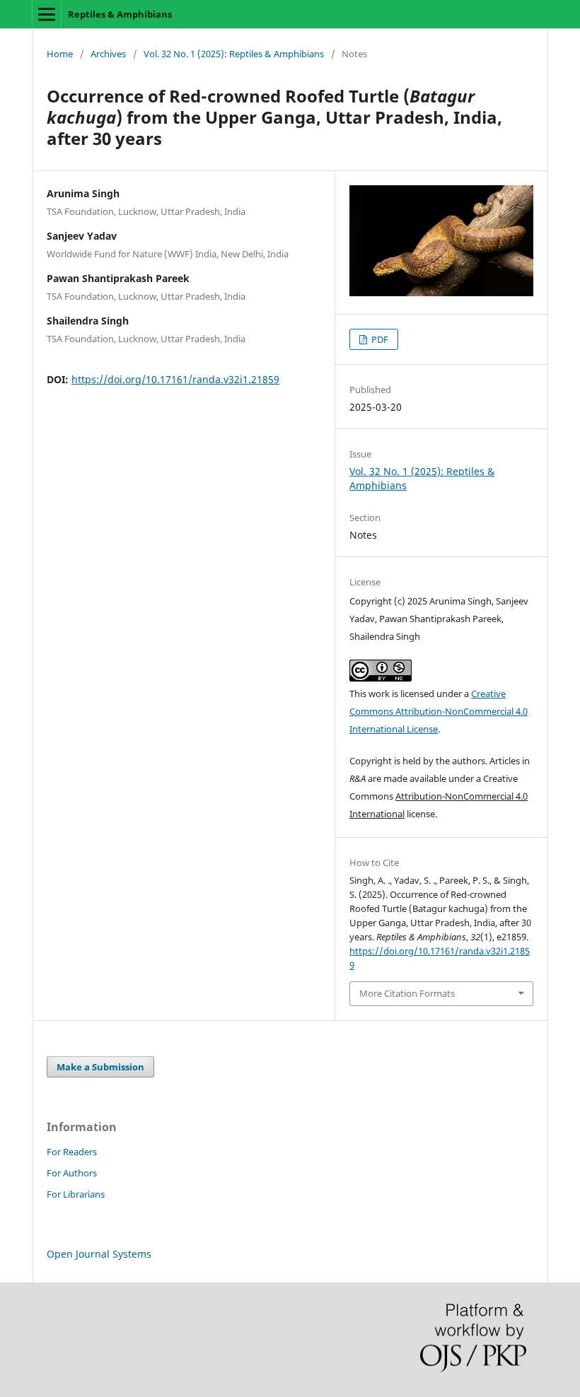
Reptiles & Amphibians (120, 14)
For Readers (72, 1151)
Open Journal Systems (99, 1254)
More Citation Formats (407, 993)
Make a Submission (100, 1066)
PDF (378, 339)
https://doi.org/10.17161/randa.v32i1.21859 (175, 379)
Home (60, 53)
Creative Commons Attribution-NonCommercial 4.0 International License (438, 711)
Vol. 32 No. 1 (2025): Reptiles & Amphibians (234, 53)
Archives (108, 53)
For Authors (72, 1173)
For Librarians (76, 1194)
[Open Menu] (47, 14)
